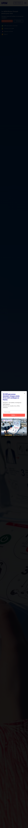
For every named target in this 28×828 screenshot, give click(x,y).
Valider (13, 415)
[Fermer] (24, 393)
